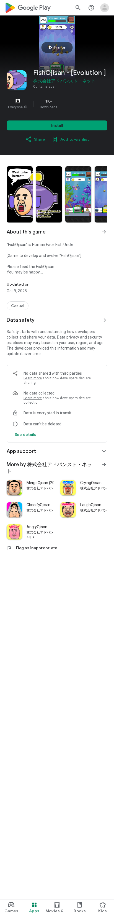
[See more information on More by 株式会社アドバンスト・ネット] (104, 464)
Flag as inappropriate (32, 547)
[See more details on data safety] (25, 434)
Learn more (33, 378)
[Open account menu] (104, 7)
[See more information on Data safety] (104, 320)
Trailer (56, 47)
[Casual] (17, 306)
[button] (25, 107)
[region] (57, 104)
